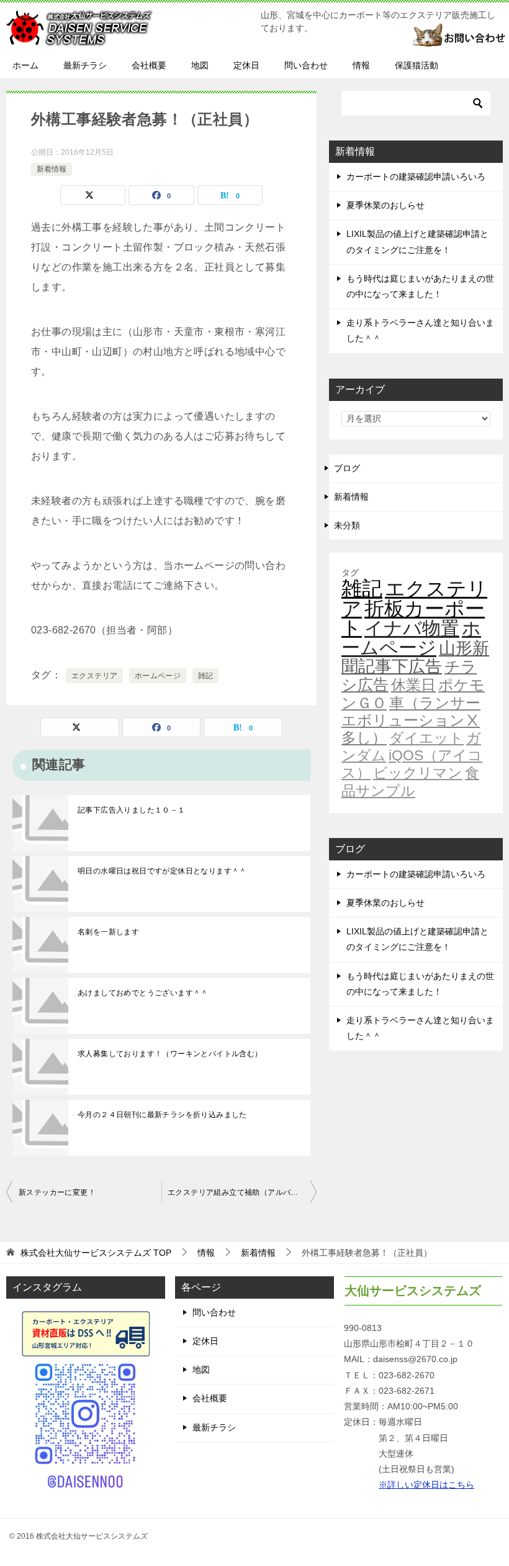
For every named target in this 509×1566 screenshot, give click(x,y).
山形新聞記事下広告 (415, 657)
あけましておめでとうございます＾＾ (143, 992)
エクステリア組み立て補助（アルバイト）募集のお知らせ (242, 1192)
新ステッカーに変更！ (57, 1192)
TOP (95, 1253)
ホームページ (158, 675)
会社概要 (149, 65)
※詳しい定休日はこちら (426, 1485)
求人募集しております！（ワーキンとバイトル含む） (170, 1053)
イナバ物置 (411, 628)
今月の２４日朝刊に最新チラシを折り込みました (162, 1114)
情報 (361, 65)
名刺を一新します (108, 932)
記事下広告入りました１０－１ (132, 810)
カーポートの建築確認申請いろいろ (415, 177)
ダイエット (426, 738)
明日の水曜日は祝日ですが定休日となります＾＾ (162, 871)
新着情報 (51, 169)
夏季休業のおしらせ (385, 205)
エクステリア (94, 675)
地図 (200, 65)
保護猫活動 (416, 65)
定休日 (246, 65)
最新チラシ (85, 65)
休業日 (413, 685)
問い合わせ (306, 65)
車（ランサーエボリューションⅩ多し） (410, 720)
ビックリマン (417, 773)
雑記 (206, 675)
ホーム (25, 65)
